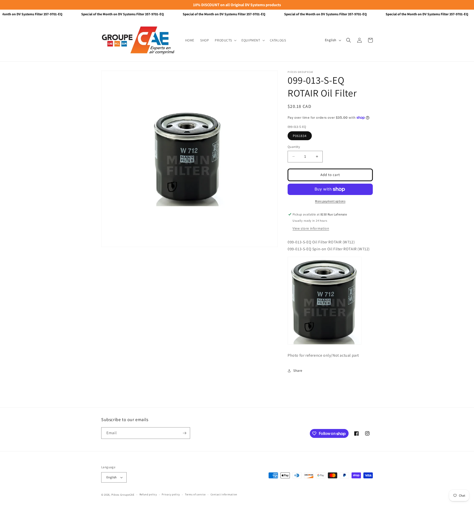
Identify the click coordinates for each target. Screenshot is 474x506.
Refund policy (148, 494)
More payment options (330, 201)
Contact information (224, 494)
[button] (225, 40)
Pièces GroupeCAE (123, 494)
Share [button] (297, 370)
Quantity (294, 147)
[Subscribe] (184, 433)
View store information (311, 228)
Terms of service (195, 494)
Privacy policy (171, 494)
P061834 (300, 136)
